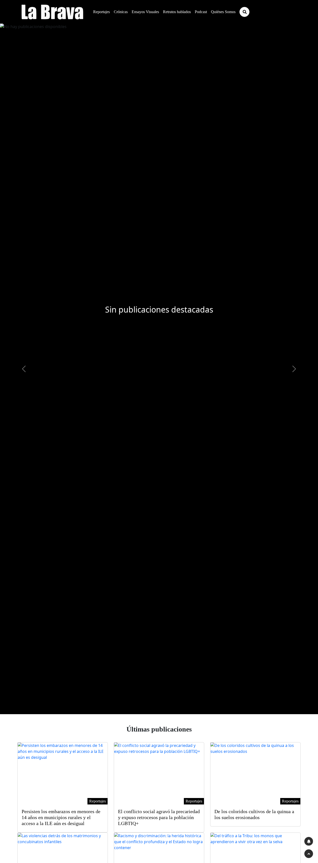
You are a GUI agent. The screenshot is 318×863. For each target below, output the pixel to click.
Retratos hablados (177, 12)
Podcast (201, 12)
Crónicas (121, 12)
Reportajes (101, 12)
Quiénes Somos (223, 12)
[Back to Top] (308, 853)
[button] (24, 369)
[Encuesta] (309, 841)
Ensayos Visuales (145, 12)
